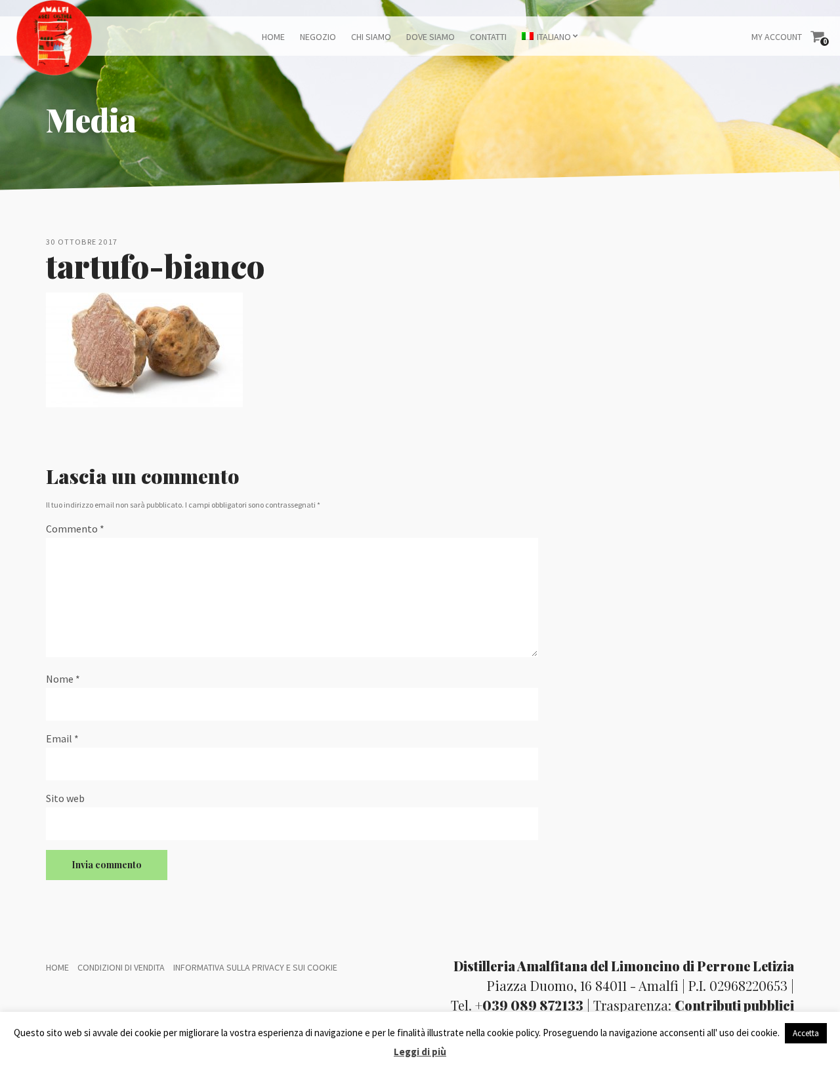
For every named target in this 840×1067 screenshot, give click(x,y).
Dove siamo (430, 37)
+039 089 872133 (529, 1005)
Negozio (318, 37)
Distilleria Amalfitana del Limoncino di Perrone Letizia (623, 966)
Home (273, 37)
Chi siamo (371, 37)
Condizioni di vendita (121, 967)
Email (62, 738)
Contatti (488, 37)
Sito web (65, 798)
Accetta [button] (806, 1033)
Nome (63, 678)
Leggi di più (420, 1051)
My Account (776, 37)
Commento (75, 528)
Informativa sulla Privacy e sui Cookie (255, 967)
